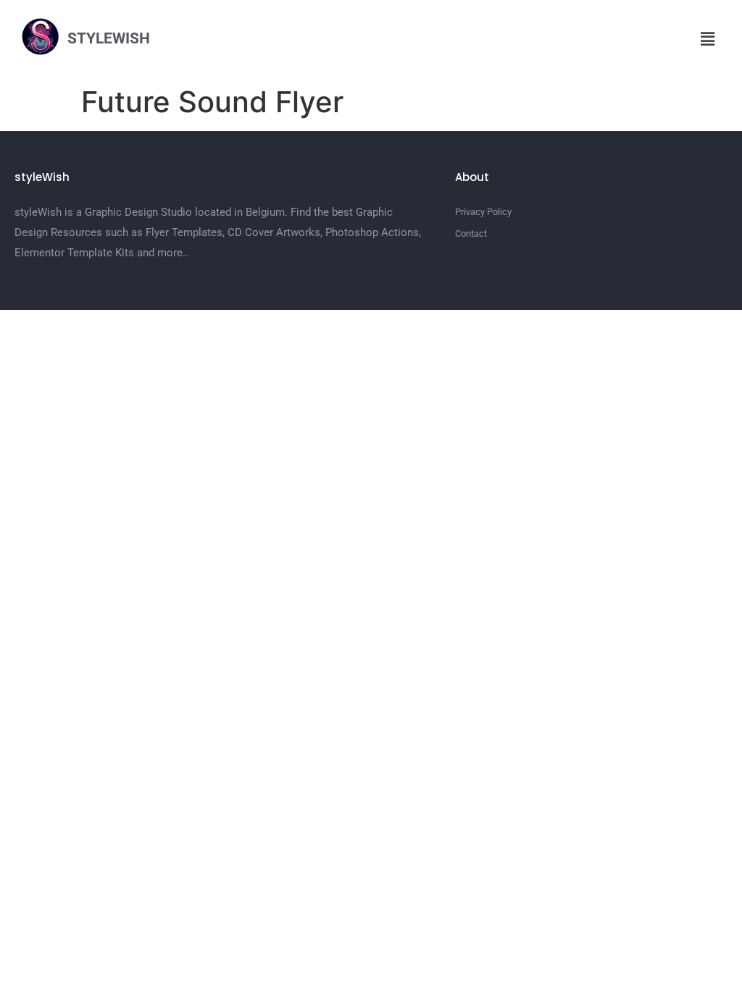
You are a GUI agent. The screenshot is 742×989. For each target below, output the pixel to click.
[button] (708, 38)
